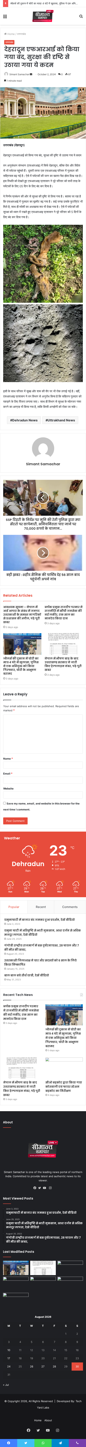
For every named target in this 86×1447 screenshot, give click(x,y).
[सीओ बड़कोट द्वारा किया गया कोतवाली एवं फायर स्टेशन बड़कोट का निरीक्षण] (64, 1068)
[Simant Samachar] (43, 16)
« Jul (6, 1384)
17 (8, 1358)
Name (8, 758)
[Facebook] (35, 1188)
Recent (41, 907)
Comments (70, 907)
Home (11, 33)
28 (54, 1366)
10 (8, 1350)
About (48, 1420)
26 (31, 1366)
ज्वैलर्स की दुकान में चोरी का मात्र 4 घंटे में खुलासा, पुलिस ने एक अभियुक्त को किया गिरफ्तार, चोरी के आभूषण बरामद (21, 666)
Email (7, 773)
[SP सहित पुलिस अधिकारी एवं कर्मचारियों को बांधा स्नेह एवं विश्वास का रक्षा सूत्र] (16, 1284)
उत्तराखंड (21, 33)
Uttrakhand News (61, 420)
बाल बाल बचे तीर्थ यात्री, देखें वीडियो (26, 975)
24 (8, 1366)
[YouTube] (45, 1188)
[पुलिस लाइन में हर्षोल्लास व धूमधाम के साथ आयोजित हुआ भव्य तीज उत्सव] (70, 1284)
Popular (13, 907)
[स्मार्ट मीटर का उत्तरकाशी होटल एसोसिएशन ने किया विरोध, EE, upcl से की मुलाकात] (43, 1284)
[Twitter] (40, 1188)
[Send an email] (31, 74)
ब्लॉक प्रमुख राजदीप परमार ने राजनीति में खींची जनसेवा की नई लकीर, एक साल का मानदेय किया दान (64, 612)
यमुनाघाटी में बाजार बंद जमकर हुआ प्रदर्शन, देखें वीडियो (39, 920)
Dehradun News (25, 420)
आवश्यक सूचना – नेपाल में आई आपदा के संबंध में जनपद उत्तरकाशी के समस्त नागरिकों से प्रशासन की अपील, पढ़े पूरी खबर (22, 614)
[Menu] (5, 17)
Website (8, 788)
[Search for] (81, 17)
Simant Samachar (19, 74)
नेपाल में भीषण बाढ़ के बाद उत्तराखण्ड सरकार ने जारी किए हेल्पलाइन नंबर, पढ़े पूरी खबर (63, 664)
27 (42, 1366)
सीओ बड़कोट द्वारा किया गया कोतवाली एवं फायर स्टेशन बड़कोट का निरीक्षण (63, 1086)
